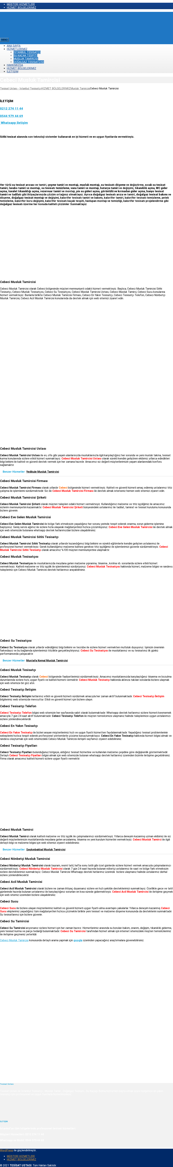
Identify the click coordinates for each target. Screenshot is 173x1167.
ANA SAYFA (13, 45)
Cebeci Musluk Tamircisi (14, 940)
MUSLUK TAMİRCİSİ (26, 58)
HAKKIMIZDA (15, 65)
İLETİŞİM (12, 71)
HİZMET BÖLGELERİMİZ (21, 7)
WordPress (6, 1150)
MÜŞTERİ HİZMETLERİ (21, 4)
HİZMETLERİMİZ (17, 49)
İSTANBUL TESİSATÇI (27, 52)
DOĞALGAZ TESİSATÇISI (29, 62)
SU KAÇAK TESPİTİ (25, 55)
